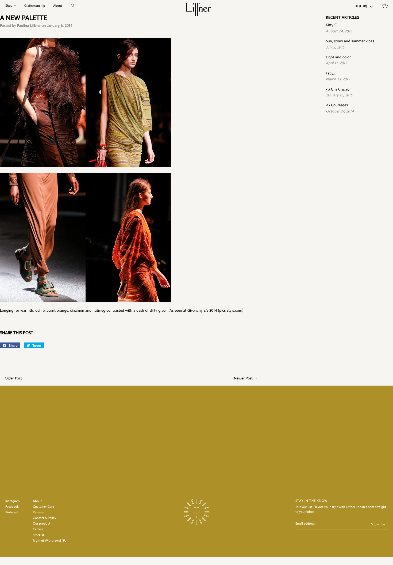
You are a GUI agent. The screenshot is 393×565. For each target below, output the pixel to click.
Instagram (12, 501)
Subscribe (378, 524)
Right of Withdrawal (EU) (50, 541)
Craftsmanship (34, 6)
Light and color (338, 57)
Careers (38, 529)
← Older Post (11, 378)
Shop (9, 6)
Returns (38, 512)
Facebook (12, 507)
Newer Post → (245, 378)
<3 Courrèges (337, 105)
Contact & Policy (44, 518)
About (57, 6)
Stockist (38, 535)
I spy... (331, 73)
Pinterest (11, 512)
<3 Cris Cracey (337, 89)
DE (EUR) (361, 6)
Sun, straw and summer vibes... (351, 41)
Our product (41, 524)
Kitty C (331, 25)
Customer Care (43, 507)
